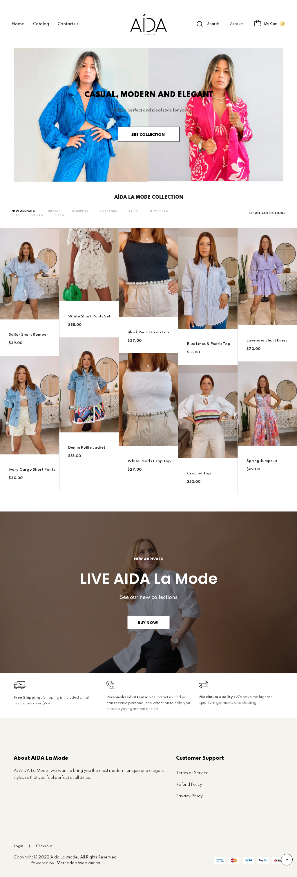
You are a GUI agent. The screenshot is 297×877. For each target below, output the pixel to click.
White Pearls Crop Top (149, 461)
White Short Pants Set (89, 316)
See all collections (267, 213)
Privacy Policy (189, 796)
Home (18, 24)
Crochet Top (199, 473)
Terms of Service (192, 773)
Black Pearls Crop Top (148, 332)
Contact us (68, 24)
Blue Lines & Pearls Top (208, 344)
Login (18, 846)
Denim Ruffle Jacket (86, 448)
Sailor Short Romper (28, 335)
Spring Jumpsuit (262, 461)
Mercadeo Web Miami (78, 863)
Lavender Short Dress (267, 340)
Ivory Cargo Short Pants (32, 470)
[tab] (23, 211)
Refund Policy (189, 785)
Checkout (44, 846)
